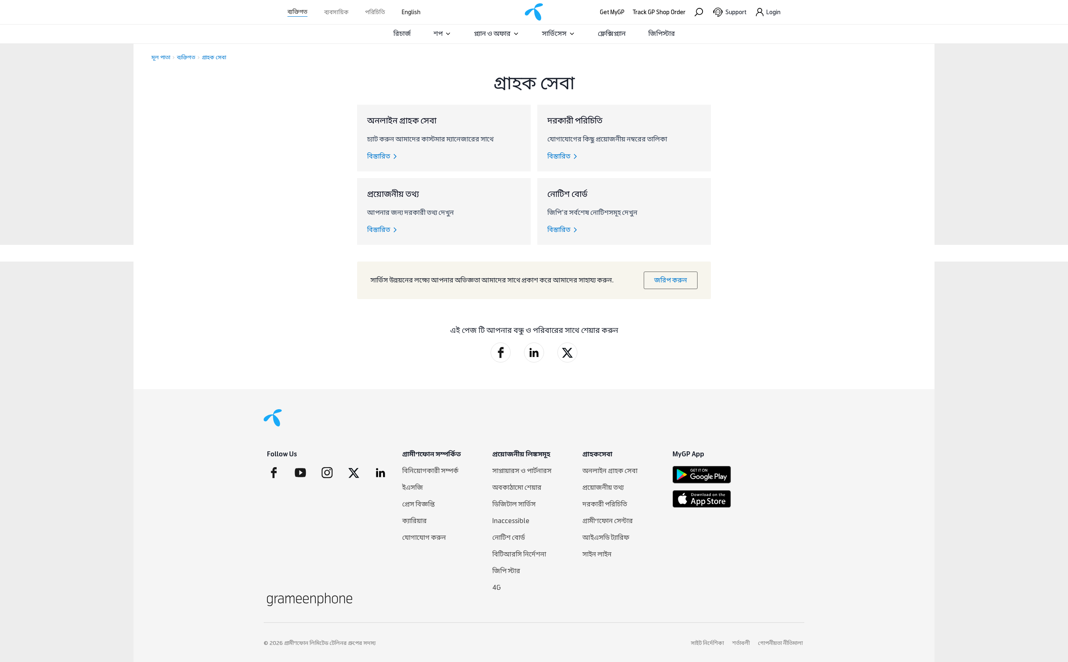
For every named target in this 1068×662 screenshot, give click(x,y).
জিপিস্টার (661, 34)
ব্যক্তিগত (297, 11)
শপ (438, 34)
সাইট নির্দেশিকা (707, 643)
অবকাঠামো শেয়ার (517, 487)
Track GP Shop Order (659, 12)
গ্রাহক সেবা (214, 57)
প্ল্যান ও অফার (492, 34)
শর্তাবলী (741, 643)
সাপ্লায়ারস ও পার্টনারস (522, 471)
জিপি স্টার (506, 571)
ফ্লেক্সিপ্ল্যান (612, 34)
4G (496, 588)
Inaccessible (510, 521)
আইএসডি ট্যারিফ (605, 537)
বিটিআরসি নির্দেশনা (519, 554)
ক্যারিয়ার (414, 521)
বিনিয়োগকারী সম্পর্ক (430, 471)
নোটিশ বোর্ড (508, 537)
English (411, 12)
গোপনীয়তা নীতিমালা (780, 643)
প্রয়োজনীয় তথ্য (603, 487)
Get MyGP (612, 12)
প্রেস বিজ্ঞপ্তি (418, 504)
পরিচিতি (375, 12)
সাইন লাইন (597, 554)
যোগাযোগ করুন (424, 537)
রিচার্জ (402, 34)
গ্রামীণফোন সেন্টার (607, 521)
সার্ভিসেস (554, 34)
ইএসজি (412, 487)
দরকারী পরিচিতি (604, 504)
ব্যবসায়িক (336, 12)
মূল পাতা (160, 57)
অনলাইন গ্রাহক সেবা (609, 471)
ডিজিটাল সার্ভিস (514, 504)
